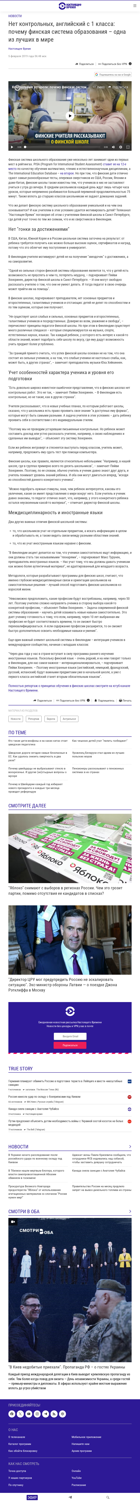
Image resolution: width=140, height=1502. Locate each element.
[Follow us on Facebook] (11, 1413)
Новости (15, 16)
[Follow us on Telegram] (45, 1413)
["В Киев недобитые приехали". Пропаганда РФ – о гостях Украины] (70, 1290)
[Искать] (107, 1497)
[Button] (84, 64)
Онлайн (76, 1471)
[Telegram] (70, 1497)
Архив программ (82, 1451)
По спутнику (15, 1485)
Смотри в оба (24, 1211)
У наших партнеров (20, 1478)
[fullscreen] (128, 147)
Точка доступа (17, 1471)
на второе (67, 173)
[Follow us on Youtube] (28, 1413)
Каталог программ (19, 1444)
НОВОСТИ (18, 1147)
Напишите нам (80, 1444)
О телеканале (16, 1437)
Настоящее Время (19, 48)
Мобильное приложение (86, 1437)
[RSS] (53, 1413)
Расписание (79, 1485)
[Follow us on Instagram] (37, 1413)
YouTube (77, 1478)
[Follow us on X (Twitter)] (20, 1413)
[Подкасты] (62, 1413)
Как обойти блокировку (22, 1451)
